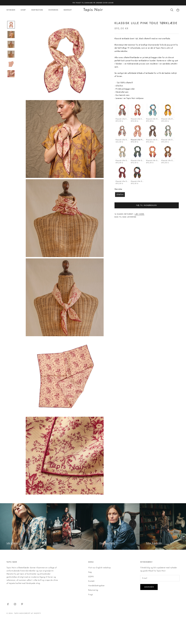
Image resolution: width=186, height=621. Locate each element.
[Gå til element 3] (11, 44)
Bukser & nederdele (154, 543)
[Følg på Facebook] (8, 604)
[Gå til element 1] (11, 25)
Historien (53, 10)
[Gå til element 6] (11, 74)
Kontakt (68, 10)
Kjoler (55, 543)
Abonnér (149, 587)
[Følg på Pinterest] (22, 604)
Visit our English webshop (99, 567)
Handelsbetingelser (96, 585)
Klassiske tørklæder (107, 543)
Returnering (93, 590)
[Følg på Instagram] (15, 604)
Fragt (90, 594)
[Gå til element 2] (11, 34)
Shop (23, 10)
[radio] (122, 113)
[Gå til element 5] (11, 64)
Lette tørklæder (12, 543)
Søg (90, 572)
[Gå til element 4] (11, 54)
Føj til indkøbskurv (146, 205)
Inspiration (37, 10)
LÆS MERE (139, 214)
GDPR (91, 576)
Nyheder (11, 10)
